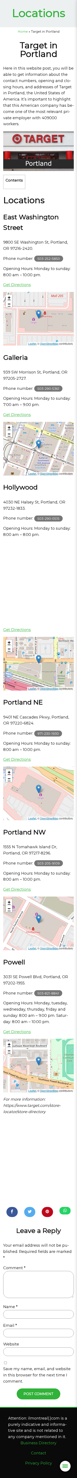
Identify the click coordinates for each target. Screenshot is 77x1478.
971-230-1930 (48, 733)
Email (10, 1325)
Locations (38, 13)
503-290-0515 (48, 518)
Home (23, 32)
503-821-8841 (48, 993)
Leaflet (32, 343)
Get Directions (17, 284)
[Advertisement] (38, 582)
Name (10, 1306)
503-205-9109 (48, 863)
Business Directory (38, 1443)
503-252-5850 (48, 259)
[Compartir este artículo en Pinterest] (47, 1212)
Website (11, 1344)
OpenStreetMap (49, 343)
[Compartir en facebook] (12, 1212)
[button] (38, 314)
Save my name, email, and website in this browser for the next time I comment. (37, 1375)
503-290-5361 (48, 389)
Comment (14, 1268)
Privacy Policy (38, 1463)
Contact (38, 1453)
